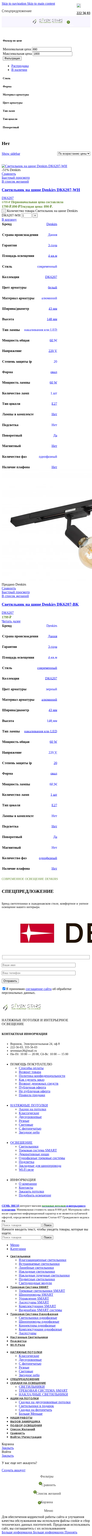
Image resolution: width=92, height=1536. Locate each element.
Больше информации (33, 1532)
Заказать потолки (31, 1191)
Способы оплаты (31, 1068)
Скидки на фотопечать (35, 1410)
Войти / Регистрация (26, 1437)
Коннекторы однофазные (37, 1325)
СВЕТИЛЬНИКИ (32, 1386)
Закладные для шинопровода (40, 1166)
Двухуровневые (30, 1117)
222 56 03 (83, 13)
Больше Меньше (31, 1413)
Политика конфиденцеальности (42, 1076)
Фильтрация (12, 58)
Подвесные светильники (37, 1279)
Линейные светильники (36, 1267)
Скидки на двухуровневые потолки (45, 1402)
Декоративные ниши (34, 1154)
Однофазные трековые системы (42, 1158)
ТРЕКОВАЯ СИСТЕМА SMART (43, 1390)
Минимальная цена (17, 49)
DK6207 (8, 198)
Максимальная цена (17, 53)
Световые (26, 1124)
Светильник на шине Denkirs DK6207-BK (40, 604)
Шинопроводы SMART (36, 1294)
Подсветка (26, 1162)
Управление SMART (34, 1298)
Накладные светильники (37, 1271)
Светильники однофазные (38, 1318)
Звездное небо (29, 1132)
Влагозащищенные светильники (42, 1260)
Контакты (26, 1187)
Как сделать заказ (31, 1079)
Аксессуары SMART (34, 1302)
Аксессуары (27, 1333)
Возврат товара (30, 1072)
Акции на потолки (32, 1109)
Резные (24, 1121)
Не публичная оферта (34, 1091)
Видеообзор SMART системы (40, 1310)
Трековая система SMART (38, 1150)
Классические (29, 1113)
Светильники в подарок (36, 1406)
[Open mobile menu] (26, 21)
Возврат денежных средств (38, 1083)
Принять (71, 1532)
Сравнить (17, 1433)
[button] (9, 219)
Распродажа (20, 66)
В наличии (19, 70)
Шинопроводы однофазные (39, 1321)
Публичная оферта (32, 1087)
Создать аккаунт (13, 1470)
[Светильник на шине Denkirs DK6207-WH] (34, 166)
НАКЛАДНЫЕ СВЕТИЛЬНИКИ (43, 1394)
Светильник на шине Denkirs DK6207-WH (41, 190)
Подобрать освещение (35, 1195)
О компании (28, 1184)
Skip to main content (41, 3)
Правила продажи (32, 1095)
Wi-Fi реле (26, 1169)
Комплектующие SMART (37, 1306)
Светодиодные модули (35, 1283)
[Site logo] (48, 24)
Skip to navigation (14, 3)
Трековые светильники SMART (42, 1291)
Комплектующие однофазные (40, 1329)
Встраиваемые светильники (39, 1264)
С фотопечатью (30, 1128)
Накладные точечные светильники (44, 1275)
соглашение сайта (39, 989)
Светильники (29, 1146)
